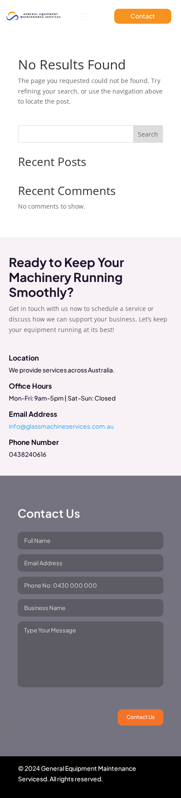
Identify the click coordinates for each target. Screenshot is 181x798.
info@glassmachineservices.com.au (61, 426)
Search (148, 134)
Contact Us (141, 717)
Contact (142, 16)
